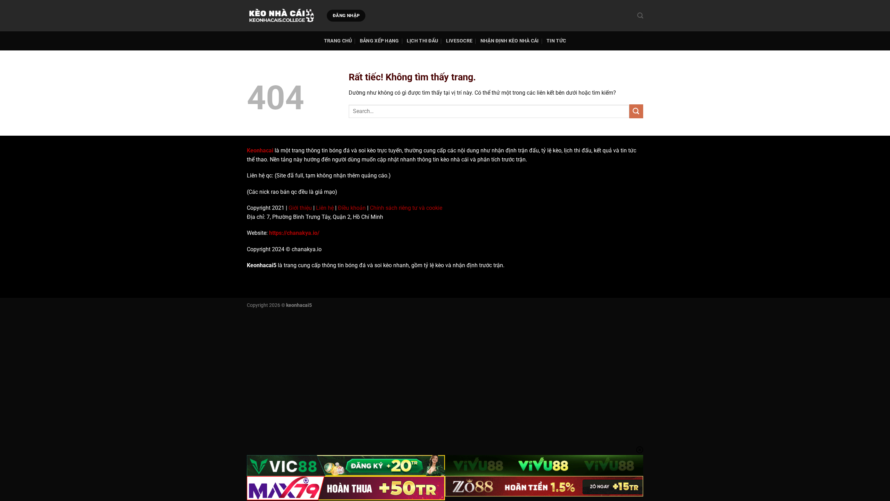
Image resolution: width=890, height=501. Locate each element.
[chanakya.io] (281, 15)
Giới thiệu (300, 208)
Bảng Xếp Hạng (379, 41)
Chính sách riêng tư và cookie (406, 208)
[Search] (640, 16)
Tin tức (556, 41)
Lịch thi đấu (422, 41)
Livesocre (459, 41)
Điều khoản (352, 208)
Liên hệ (325, 208)
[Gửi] (636, 111)
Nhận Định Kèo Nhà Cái (509, 41)
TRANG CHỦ (338, 41)
